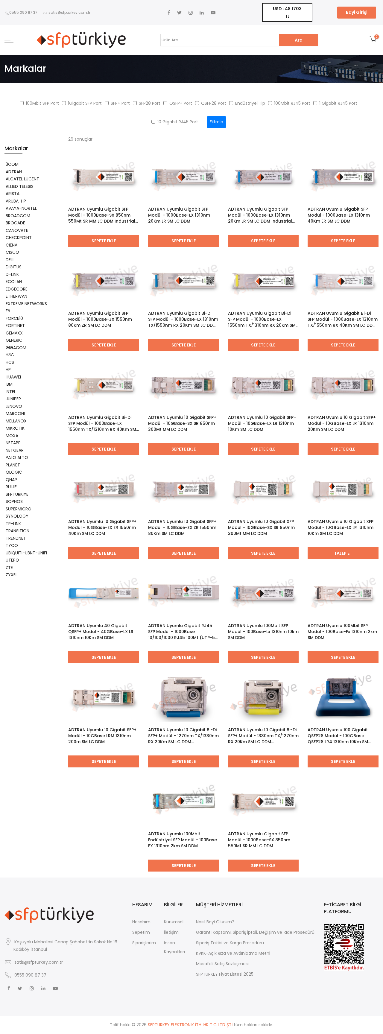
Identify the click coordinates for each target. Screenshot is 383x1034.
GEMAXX (14, 333)
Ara (299, 40)
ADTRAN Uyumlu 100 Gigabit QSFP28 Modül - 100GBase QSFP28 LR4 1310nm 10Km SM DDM (338, 736)
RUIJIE (11, 487)
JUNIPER (13, 399)
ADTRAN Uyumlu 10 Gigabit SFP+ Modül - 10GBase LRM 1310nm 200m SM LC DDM (102, 736)
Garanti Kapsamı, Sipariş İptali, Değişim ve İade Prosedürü (255, 932)
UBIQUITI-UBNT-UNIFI (26, 553)
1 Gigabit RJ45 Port (338, 103)
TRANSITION (17, 531)
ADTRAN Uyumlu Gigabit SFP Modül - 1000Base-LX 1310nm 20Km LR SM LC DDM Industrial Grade (260, 215)
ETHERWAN (16, 296)
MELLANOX (16, 421)
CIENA (11, 245)
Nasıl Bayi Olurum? (215, 922)
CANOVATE (17, 230)
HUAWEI (13, 377)
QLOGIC (14, 472)
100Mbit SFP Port (42, 103)
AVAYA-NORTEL (21, 208)
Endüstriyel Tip (250, 103)
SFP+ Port (120, 103)
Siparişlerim (144, 943)
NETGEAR (15, 450)
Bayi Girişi (356, 12)
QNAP (11, 480)
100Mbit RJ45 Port (292, 103)
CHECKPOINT (19, 238)
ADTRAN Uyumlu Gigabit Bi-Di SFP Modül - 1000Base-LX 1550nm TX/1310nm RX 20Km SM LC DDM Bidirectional (262, 319)
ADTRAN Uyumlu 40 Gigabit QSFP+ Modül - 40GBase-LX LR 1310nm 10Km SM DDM (100, 632)
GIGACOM (16, 348)
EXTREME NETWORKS (26, 304)
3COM (12, 164)
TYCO (12, 545)
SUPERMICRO (18, 509)
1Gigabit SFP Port (85, 103)
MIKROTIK (15, 428)
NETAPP (13, 443)
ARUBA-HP (16, 201)
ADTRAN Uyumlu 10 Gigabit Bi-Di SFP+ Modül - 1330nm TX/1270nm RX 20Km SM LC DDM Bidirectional (263, 736)
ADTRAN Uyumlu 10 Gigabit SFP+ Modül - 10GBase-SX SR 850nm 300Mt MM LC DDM (182, 423)
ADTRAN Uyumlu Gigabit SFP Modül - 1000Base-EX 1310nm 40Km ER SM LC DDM (339, 215)
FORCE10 (14, 318)
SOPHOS (14, 501)
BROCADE (15, 223)
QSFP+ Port (180, 103)
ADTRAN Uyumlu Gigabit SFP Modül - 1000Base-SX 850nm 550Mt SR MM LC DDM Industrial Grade (101, 215)
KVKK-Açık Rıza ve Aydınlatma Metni (233, 953)
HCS (10, 362)
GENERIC (14, 340)
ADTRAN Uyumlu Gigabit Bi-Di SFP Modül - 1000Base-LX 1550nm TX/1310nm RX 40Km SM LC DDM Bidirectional (102, 423)
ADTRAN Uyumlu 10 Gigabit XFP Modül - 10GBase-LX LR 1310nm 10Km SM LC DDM (340, 527)
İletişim (171, 932)
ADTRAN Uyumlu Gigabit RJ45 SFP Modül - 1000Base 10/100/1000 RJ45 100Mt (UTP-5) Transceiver (182, 632)
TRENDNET (16, 538)
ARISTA (12, 194)
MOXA (12, 436)
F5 (8, 311)
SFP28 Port (149, 103)
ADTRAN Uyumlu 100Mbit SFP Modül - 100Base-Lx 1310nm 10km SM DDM (263, 632)
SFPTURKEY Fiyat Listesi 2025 (224, 974)
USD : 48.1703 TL (287, 12)
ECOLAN (14, 282)
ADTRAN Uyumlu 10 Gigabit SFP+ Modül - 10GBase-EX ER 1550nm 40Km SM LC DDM (102, 527)
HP (8, 369)
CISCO (12, 252)
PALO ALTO (17, 457)
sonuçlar (80, 139)
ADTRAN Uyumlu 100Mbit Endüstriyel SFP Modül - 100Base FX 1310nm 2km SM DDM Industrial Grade (182, 840)
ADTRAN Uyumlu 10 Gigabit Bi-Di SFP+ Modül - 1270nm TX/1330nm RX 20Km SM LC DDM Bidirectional (183, 736)
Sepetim (141, 932)
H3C (10, 355)
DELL (10, 260)
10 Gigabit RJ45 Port (177, 122)
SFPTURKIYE (17, 494)
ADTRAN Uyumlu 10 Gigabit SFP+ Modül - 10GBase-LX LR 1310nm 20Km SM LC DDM (342, 423)
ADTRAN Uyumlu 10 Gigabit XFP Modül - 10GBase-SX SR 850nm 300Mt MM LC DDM (261, 527)
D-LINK (12, 274)
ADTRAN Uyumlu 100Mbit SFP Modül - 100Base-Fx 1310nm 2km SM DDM (342, 632)
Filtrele (216, 122)
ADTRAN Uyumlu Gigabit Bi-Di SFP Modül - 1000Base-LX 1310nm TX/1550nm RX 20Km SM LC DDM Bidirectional (183, 319)
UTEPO (12, 560)
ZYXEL (11, 575)
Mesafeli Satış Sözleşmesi (222, 964)
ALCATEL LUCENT (22, 179)
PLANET (13, 465)
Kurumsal (173, 922)
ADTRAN (14, 172)
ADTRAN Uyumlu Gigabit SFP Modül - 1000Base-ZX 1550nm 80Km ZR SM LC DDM (100, 319)
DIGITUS (14, 267)
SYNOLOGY (17, 516)
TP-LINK (13, 524)
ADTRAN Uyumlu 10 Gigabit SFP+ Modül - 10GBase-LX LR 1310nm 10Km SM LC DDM (262, 423)
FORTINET (15, 326)
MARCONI (15, 413)
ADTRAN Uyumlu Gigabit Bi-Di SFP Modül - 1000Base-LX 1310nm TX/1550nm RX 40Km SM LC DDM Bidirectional (343, 319)
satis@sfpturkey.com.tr (69, 12)
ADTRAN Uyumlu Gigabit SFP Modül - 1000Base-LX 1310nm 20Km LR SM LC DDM (179, 215)
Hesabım (141, 922)
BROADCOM (18, 216)
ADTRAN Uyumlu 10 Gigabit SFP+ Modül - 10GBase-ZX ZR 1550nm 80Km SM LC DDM (182, 527)
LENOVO (14, 406)
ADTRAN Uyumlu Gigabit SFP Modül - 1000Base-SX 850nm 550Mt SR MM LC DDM (259, 840)
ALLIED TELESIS (20, 186)
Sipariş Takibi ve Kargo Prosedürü (230, 943)
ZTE (9, 568)
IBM (9, 384)
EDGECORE (17, 289)
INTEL (11, 392)
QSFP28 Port (213, 103)
